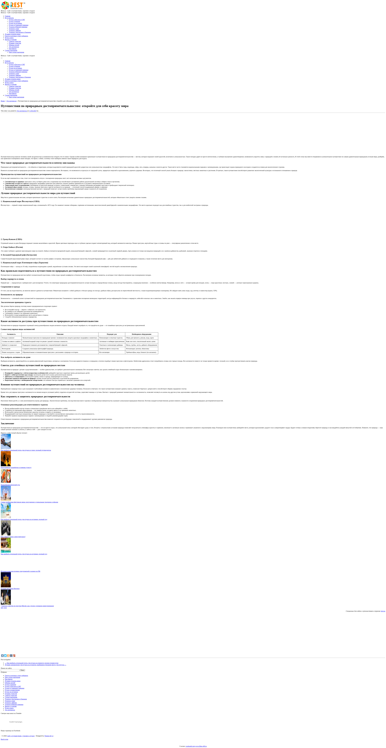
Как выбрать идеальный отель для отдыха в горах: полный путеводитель (26, 450)
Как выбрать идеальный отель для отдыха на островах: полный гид (24, 519)
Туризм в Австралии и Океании (20, 32)
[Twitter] (5, 655)
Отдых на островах (15, 23)
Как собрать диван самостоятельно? (13, 537)
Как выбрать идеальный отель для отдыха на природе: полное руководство (31, 663)
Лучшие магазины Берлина (10, 588)
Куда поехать (9, 18)
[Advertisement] (30, 134)
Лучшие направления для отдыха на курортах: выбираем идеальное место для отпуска (35, 665)
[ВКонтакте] (2, 655)
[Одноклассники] (8, 655)
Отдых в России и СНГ (17, 20)
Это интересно (14, 47)
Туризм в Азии (14, 29)
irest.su (383, 611)
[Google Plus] (14, 655)
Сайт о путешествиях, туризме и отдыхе (21, 736)
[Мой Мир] (11, 655)
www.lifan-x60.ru (201, 746)
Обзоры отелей (14, 45)
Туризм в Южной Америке (18, 27)
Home (3, 101)
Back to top (4, 739)
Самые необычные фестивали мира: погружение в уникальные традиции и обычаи (29, 502)
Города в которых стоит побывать (16, 36)
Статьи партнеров (11, 50)
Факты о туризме (11, 39)
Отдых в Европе (14, 21)
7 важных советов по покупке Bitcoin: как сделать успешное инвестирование (27, 606)
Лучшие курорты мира (12, 34)
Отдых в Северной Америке (18, 25)
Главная (7, 16)
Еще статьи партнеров (16, 52)
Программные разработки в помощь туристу (16, 467)
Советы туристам (15, 41)
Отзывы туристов (15, 43)
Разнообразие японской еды (10, 485)
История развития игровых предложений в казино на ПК (20, 571)
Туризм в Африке (15, 30)
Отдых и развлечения (12, 690)
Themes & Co (48, 736)
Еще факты (12, 48)
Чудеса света (9, 38)
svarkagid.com (190, 746)
